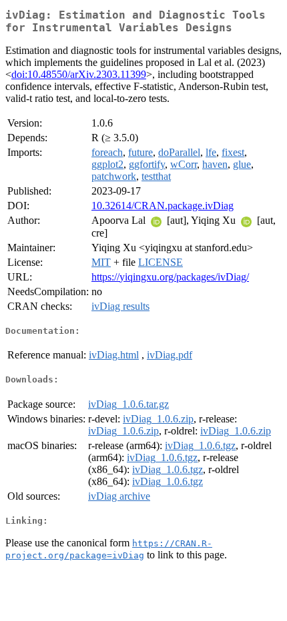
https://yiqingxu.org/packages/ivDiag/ (170, 277)
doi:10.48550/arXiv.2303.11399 (78, 74)
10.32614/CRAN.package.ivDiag (162, 205)
